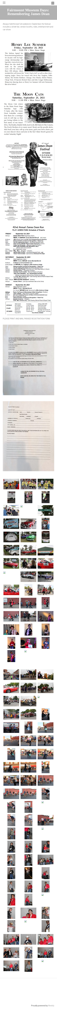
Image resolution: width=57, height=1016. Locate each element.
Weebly (51, 1006)
